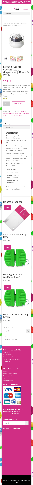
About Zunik (6, 352)
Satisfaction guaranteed (10, 373)
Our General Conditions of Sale (12, 359)
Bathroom (24, 111)
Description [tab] (9, 124)
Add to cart (18, 104)
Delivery (5, 371)
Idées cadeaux (11, 23)
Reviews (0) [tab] (9, 127)
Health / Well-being (8, 113)
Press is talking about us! (10, 357)
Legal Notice (6, 361)
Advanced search (8, 380)
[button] (27, 30)
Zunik (16, 482)
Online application (8, 376)
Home (4, 23)
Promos (26, 113)
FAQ (4, 378)
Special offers (18, 116)
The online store (7, 354)
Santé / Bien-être (8, 116)
